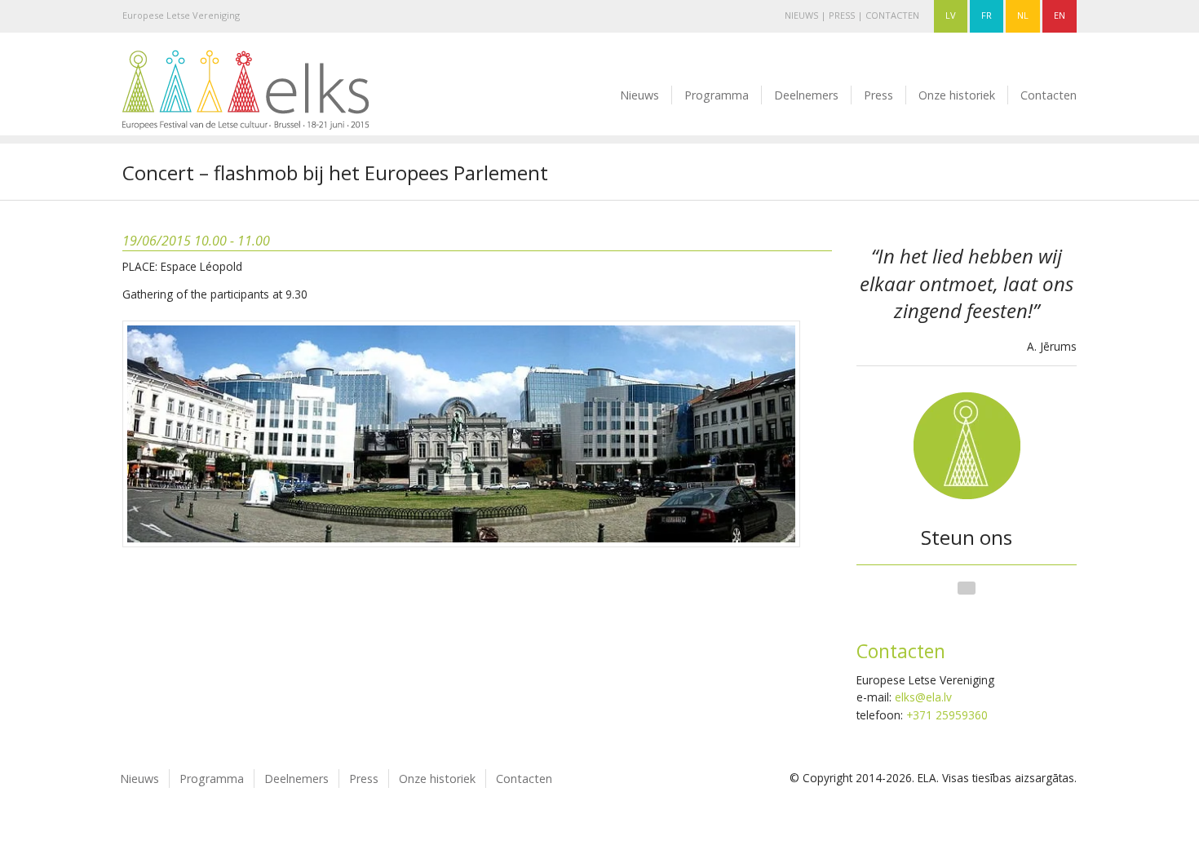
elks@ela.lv (923, 697)
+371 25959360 (947, 715)
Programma (716, 95)
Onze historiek (956, 95)
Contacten (892, 15)
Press (842, 15)
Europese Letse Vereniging (181, 15)
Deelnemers (806, 95)
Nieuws (801, 15)
